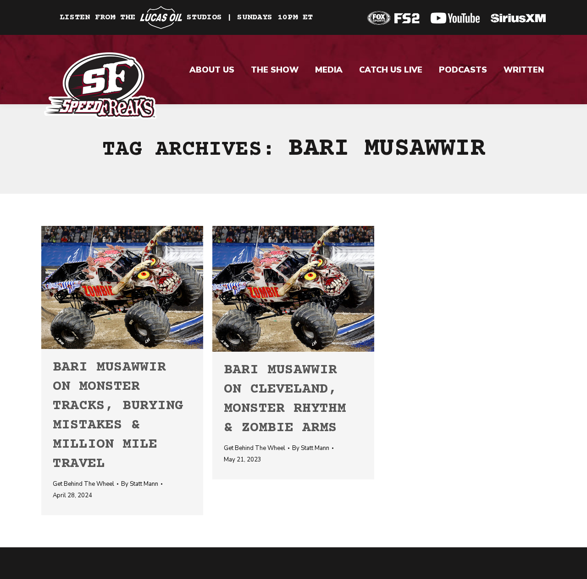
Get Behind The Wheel (83, 484)
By (139, 484)
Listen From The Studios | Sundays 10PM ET (186, 17)
